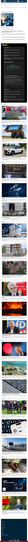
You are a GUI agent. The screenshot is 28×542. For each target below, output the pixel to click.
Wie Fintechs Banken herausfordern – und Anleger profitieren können (14, 39)
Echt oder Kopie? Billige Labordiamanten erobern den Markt (12, 91)
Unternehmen (3, 104)
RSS (2, 529)
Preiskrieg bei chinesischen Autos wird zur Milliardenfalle (11, 393)
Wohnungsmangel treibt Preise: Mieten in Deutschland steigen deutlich (13, 275)
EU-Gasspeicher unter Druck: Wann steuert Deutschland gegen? (12, 94)
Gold (21, 83)
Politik (8, 1)
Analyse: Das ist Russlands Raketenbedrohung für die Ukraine (11, 316)
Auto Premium (10, 5)
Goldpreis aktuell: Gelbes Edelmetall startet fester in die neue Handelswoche (12, 55)
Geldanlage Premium (16, 83)
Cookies (3, 528)
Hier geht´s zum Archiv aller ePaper (7, 29)
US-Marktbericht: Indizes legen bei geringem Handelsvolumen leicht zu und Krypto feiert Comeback (13, 217)
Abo (18, 1)
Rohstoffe (11, 83)
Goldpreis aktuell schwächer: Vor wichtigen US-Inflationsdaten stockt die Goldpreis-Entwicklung (13, 58)
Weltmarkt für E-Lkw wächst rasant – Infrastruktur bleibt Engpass (12, 452)
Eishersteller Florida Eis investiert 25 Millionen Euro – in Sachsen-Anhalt (13, 139)
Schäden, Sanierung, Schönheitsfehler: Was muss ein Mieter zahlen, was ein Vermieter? (13, 238)
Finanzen (11, 1)
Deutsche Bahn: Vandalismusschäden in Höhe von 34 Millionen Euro (11, 120)
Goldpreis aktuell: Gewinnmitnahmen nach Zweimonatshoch (12, 52)
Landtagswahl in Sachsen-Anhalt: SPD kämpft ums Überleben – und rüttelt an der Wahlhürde (13, 297)
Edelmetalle (7, 83)
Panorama (3, 457)
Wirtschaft (15, 1)
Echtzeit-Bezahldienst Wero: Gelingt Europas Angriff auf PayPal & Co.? (14, 37)
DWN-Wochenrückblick (5, 5)
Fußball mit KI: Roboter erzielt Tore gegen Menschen (9, 415)
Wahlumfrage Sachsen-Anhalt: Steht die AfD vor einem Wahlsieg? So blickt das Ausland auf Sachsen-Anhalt (14, 335)
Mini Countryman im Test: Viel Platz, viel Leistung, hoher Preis (11, 157)
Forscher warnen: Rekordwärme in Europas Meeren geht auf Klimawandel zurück (14, 375)
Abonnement (3, 527)
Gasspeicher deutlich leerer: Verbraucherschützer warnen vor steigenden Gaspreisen (13, 99)
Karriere (3, 530)
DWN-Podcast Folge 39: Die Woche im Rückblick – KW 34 (10, 492)
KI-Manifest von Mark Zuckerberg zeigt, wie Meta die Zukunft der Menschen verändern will (13, 511)
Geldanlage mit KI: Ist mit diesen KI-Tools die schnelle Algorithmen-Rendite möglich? (13, 198)
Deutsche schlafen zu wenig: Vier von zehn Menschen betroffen (10, 473)
